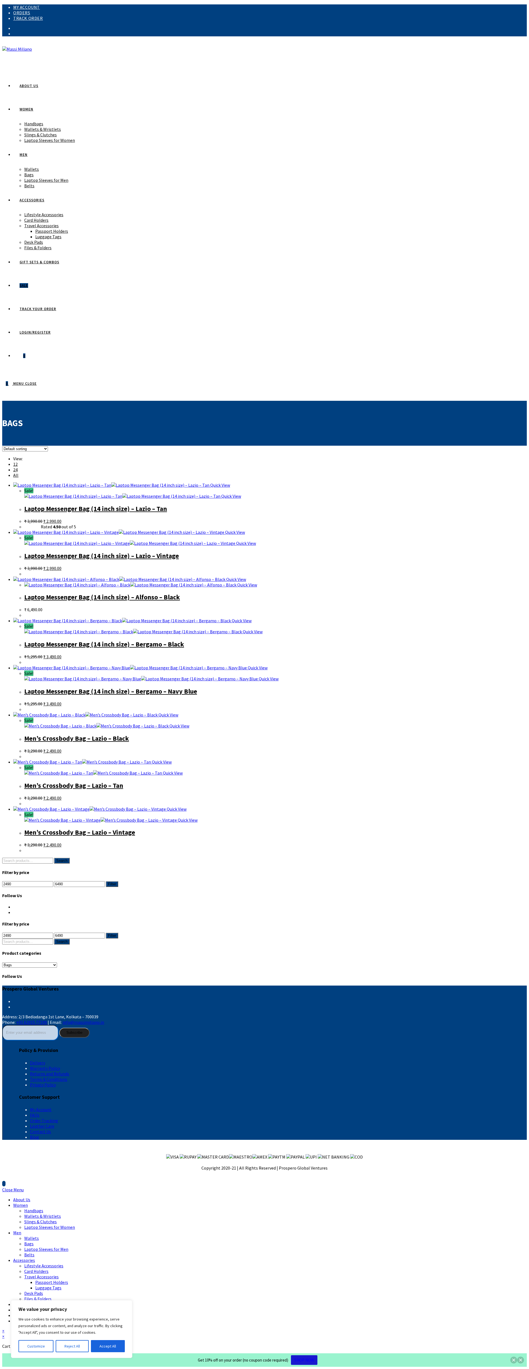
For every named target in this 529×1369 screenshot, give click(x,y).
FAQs (34, 1115)
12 (15, 464)
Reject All (72, 1346)
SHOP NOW (304, 1360)
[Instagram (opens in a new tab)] (15, 33)
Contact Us (40, 1131)
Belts (29, 1254)
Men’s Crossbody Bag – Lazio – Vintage (79, 832)
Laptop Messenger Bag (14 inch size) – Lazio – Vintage (101, 555)
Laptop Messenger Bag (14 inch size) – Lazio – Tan (95, 508)
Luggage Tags (48, 1287)
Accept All (107, 1346)
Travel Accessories (41, 1276)
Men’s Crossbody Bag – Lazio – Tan (73, 785)
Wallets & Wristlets (42, 1216)
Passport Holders (51, 1282)
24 (15, 469)
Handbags (33, 1210)
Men (17, 1232)
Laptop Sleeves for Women (49, 1227)
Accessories (24, 1260)
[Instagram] (15, 912)
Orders (21, 12)
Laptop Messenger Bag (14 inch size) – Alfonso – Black (102, 597)
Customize (36, 1346)
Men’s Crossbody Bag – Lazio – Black (76, 738)
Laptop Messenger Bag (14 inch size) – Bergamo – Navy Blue (110, 691)
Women (20, 1205)
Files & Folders (38, 1299)
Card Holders (36, 1271)
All (15, 475)
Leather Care (42, 1126)
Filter (112, 884)
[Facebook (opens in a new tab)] (15, 28)
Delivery (37, 1062)
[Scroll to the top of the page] (4, 1183)
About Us (21, 1199)
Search (62, 861)
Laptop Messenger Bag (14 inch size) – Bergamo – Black (104, 644)
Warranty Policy (45, 1068)
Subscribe (74, 1032)
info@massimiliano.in (83, 1022)
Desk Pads (33, 1293)
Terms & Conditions (48, 1079)
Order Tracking (44, 1120)
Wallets (31, 1238)
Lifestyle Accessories (43, 1265)
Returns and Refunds (49, 1073)
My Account (26, 7)
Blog (34, 1137)
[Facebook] (15, 907)
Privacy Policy (43, 1084)
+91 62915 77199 (32, 1022)
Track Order (28, 18)
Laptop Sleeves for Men (46, 1249)
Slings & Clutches (40, 1221)
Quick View (219, 485)
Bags (29, 1243)
